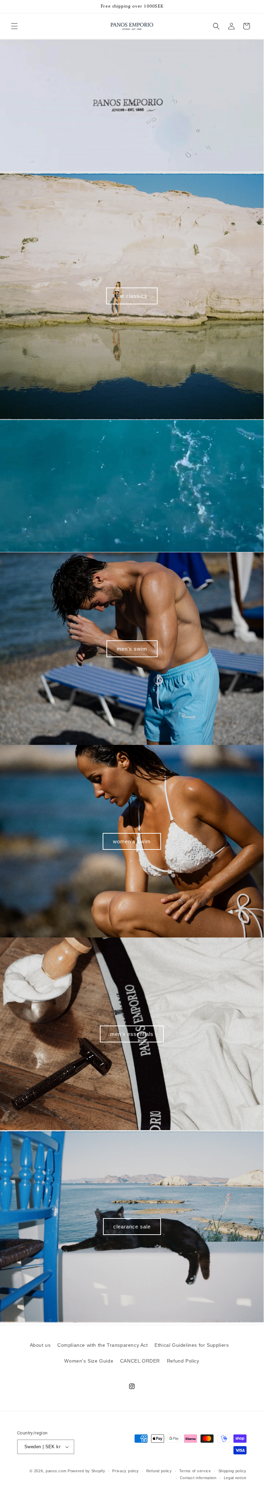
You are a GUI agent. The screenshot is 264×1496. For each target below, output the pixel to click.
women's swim (132, 841)
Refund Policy (183, 1361)
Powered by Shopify (86, 1471)
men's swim (132, 648)
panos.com (56, 1471)
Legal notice (235, 1478)
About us (40, 1345)
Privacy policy (125, 1471)
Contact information (198, 1478)
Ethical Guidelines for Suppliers (191, 1345)
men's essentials (131, 1034)
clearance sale (132, 1226)
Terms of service (195, 1471)
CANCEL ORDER (140, 1361)
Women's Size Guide (88, 1361)
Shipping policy (232, 1471)
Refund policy (159, 1471)
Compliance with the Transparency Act (102, 1345)
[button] (14, 26)
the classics (131, 296)
